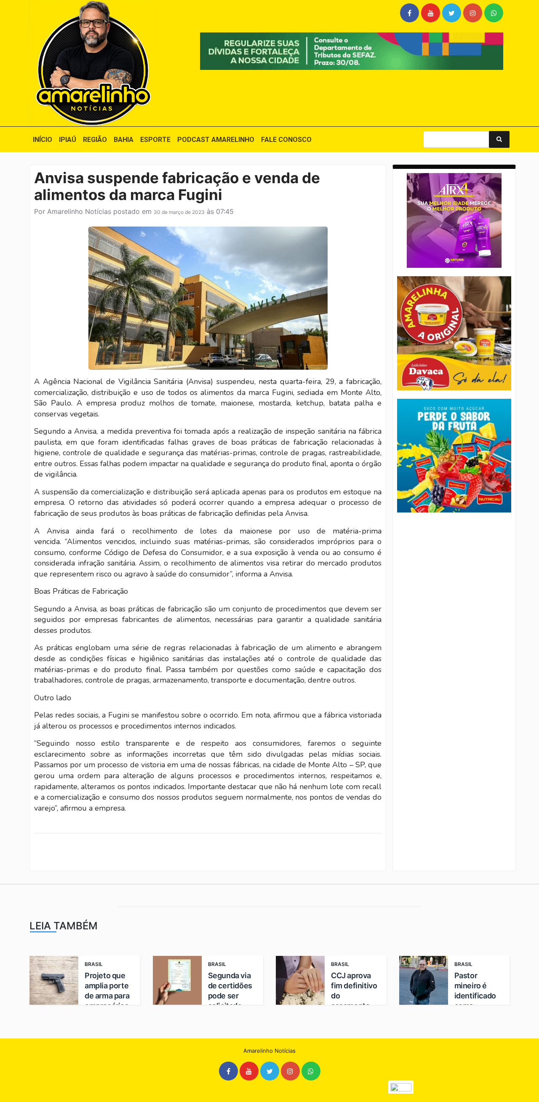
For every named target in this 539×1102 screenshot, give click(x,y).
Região (95, 140)
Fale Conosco (286, 140)
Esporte (155, 140)
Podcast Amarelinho (215, 140)
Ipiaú (67, 140)
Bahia (123, 140)
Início (42, 140)
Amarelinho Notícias (79, 211)
